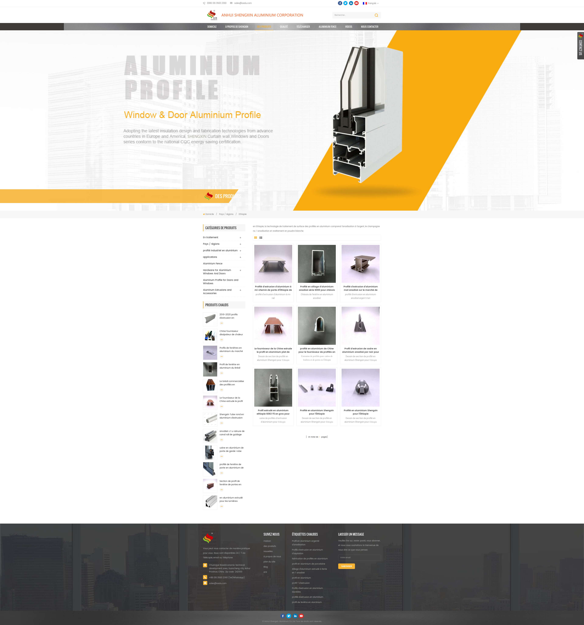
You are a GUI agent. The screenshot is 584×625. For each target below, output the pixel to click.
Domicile (212, 26)
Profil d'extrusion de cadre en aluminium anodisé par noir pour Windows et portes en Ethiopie (360, 350)
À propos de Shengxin (236, 26)
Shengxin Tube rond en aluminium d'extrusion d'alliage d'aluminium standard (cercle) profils (232, 416)
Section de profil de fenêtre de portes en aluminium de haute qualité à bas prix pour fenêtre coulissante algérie (231, 483)
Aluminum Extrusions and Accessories (217, 291)
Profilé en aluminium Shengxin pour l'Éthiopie (317, 412)
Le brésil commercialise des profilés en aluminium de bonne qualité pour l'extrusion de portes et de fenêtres (232, 383)
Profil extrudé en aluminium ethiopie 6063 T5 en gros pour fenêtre (273, 412)
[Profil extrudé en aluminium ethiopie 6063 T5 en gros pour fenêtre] (273, 388)
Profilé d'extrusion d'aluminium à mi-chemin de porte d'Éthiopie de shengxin (273, 288)
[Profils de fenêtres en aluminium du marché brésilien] (210, 352)
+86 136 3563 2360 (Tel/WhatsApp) (227, 577)
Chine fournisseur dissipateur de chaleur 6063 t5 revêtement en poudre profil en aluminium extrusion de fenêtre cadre (232, 333)
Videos (348, 26)
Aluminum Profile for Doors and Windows (220, 281)
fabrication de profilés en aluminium (310, 558)
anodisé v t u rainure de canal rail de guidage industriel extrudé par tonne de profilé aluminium (232, 433)
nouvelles (268, 551)
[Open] (580, 45)
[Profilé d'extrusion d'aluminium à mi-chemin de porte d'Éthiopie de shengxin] (273, 264)
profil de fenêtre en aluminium (307, 602)
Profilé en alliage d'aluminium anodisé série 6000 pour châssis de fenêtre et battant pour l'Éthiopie (317, 288)
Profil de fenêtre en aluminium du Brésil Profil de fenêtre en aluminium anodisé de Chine (231, 366)
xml (265, 572)
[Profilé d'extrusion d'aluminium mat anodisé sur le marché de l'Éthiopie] (360, 264)
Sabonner (346, 566)
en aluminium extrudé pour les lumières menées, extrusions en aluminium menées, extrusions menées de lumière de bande (231, 499)
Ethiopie (243, 214)
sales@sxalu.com (243, 3)
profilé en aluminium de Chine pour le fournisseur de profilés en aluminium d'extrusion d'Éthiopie (317, 350)
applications (210, 257)
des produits (270, 546)
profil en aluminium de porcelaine (308, 564)
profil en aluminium (301, 578)
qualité (284, 26)
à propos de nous (272, 556)
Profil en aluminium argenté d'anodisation (305, 543)
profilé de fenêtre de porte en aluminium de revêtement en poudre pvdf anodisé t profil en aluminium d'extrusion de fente (232, 466)
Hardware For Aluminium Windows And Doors (217, 271)
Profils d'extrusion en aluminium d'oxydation (307, 551)
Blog (266, 567)
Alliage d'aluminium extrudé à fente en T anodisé (309, 571)
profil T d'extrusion (301, 583)
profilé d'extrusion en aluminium (307, 597)
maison (267, 541)
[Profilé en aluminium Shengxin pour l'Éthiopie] (317, 388)
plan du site (269, 561)
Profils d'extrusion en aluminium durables (307, 590)
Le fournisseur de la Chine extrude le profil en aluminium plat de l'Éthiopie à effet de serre (231, 399)
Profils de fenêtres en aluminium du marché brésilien (231, 349)
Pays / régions (226, 214)
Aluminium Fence (327, 26)
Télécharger (303, 26)
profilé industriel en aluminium (220, 250)
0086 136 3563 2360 (216, 3)
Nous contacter (369, 26)
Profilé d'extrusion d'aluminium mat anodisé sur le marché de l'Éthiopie (361, 288)
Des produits (264, 26)
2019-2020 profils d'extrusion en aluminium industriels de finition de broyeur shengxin (232, 316)
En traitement (210, 237)
